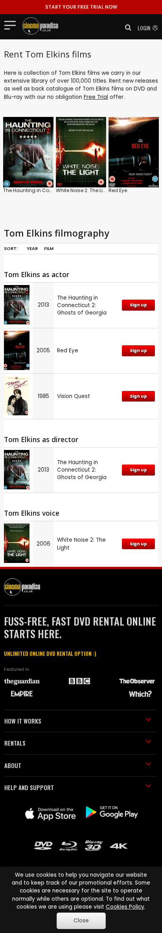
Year (32, 248)
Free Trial (96, 97)
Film (48, 248)
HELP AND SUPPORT (29, 787)
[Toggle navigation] (12, 25)
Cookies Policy (125, 907)
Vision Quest (73, 396)
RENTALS (15, 743)
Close (81, 920)
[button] (125, 27)
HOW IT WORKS (22, 720)
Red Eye (118, 190)
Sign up (138, 305)
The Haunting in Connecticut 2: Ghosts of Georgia (82, 305)
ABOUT (12, 765)
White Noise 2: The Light (83, 190)
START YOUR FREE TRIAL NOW (81, 7)
